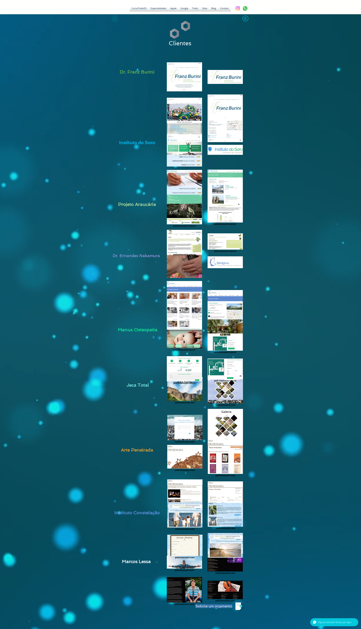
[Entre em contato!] (245, 8)
